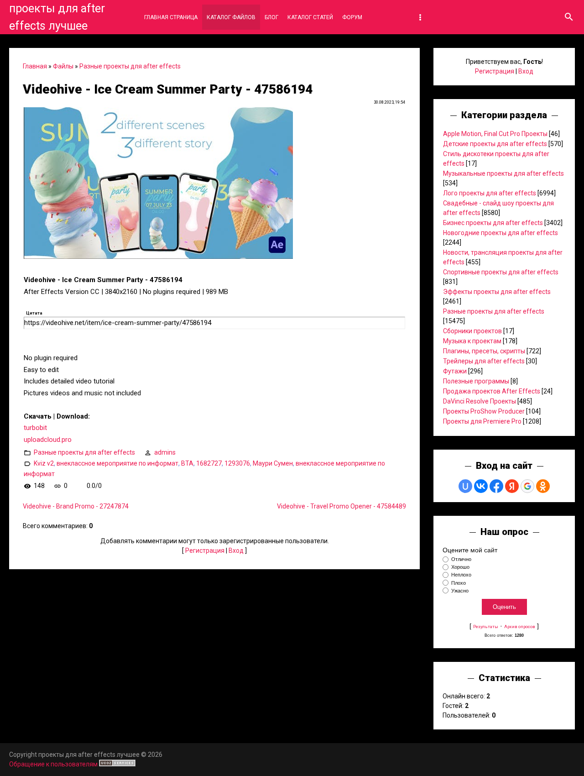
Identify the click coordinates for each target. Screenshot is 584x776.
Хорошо (460, 567)
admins (165, 452)
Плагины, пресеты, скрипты (484, 351)
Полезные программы (476, 381)
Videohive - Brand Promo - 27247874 (76, 506)
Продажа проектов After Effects (491, 391)
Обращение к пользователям (53, 764)
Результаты (485, 626)
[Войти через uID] (465, 486)
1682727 (209, 463)
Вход (236, 550)
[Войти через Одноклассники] (543, 486)
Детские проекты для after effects (495, 143)
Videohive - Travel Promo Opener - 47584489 (341, 506)
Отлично (461, 559)
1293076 (237, 463)
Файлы (63, 66)
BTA (187, 463)
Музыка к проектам (472, 341)
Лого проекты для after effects (489, 193)
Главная (35, 66)
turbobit (35, 428)
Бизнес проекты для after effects (493, 222)
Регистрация (204, 550)
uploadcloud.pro (48, 439)
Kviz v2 (44, 463)
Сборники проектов (472, 331)
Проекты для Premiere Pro (482, 421)
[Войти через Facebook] (496, 486)
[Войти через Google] (527, 486)
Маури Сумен (273, 463)
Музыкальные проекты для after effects (503, 173)
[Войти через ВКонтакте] (481, 486)
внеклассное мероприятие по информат (117, 463)
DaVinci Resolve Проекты (479, 401)
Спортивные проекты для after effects (500, 272)
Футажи (455, 371)
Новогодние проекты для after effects (500, 232)
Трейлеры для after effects (484, 361)
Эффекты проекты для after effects (497, 291)
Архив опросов (519, 626)
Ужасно (460, 590)
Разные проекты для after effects (130, 66)
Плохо (458, 583)
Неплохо (461, 575)
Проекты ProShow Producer (484, 411)
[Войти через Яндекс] (512, 486)
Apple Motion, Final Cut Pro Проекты (495, 133)
